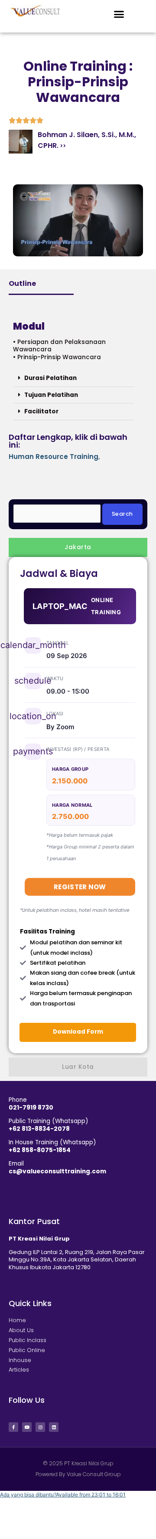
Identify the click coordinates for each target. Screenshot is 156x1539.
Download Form (78, 1032)
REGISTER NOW (80, 886)
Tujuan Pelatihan (51, 395)
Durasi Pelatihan (50, 378)
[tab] (78, 547)
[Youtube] (27, 1427)
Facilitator (41, 411)
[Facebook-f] (13, 1427)
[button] (119, 14)
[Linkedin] (53, 1427)
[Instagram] (40, 1427)
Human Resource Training (53, 456)
